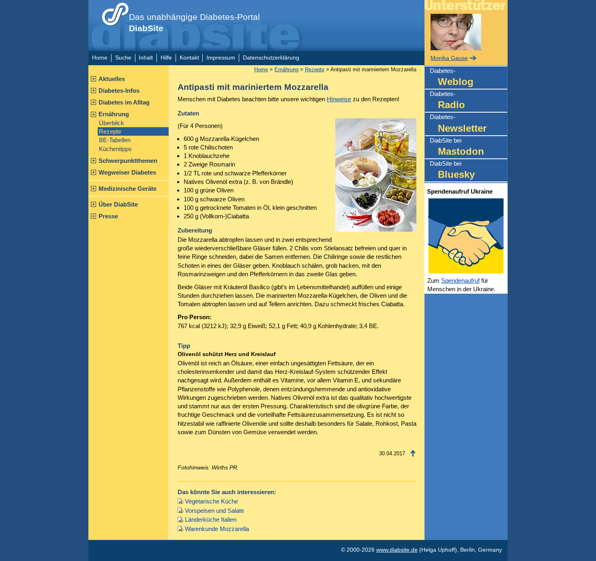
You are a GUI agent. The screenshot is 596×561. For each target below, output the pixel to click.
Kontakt (189, 58)
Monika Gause (449, 58)
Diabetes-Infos (119, 90)
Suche (123, 58)
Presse (108, 216)
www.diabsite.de (397, 550)
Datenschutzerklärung (271, 58)
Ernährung (114, 114)
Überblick (111, 122)
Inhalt (146, 58)
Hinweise (339, 99)
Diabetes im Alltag (124, 102)
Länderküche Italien (210, 519)
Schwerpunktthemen (128, 160)
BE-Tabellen (115, 140)
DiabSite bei (457, 147)
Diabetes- (452, 77)
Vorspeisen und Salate (214, 510)
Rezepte (110, 131)
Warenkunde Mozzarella (217, 528)
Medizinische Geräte (128, 188)
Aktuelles (112, 78)
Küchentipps (115, 148)
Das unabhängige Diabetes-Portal (194, 22)
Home (99, 58)
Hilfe (166, 58)
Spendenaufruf (460, 280)
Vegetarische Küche (211, 501)
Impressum (220, 58)
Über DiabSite (118, 204)
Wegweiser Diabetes (127, 172)
